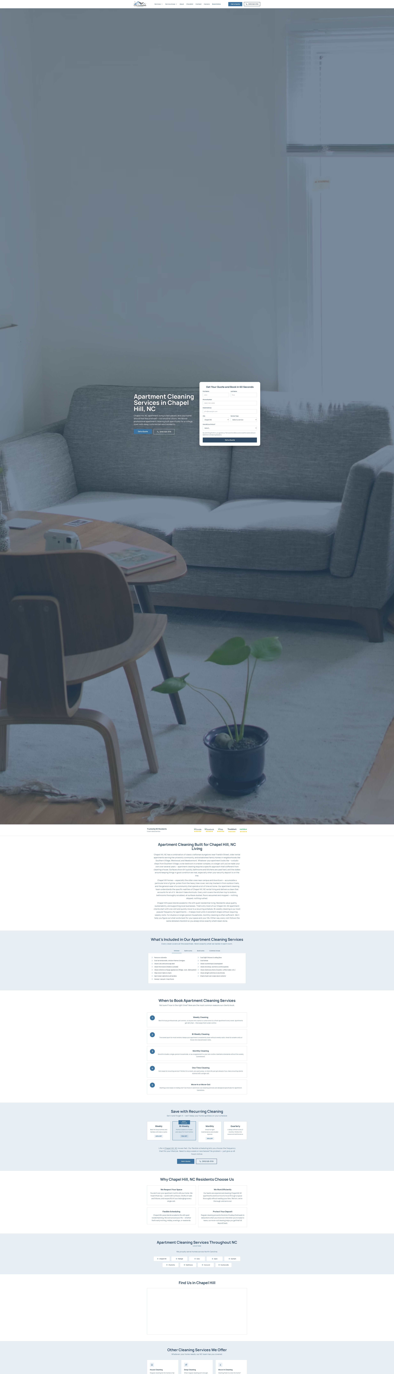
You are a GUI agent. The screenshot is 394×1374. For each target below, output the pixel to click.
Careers (207, 4)
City (204, 416)
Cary (198, 1259)
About (182, 4)
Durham (233, 1259)
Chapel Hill (162, 1259)
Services (158, 4)
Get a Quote (235, 4)
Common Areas (214, 951)
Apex (216, 1259)
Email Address (207, 408)
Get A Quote (185, 1161)
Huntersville (225, 1265)
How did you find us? (209, 424)
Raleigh (180, 1259)
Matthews (189, 1265)
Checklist (189, 4)
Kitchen (176, 951)
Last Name (234, 391)
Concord (207, 1265)
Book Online (216, 4)
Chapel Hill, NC (170, 1148)
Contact (198, 4)
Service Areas (170, 4)
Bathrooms (188, 951)
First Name (206, 391)
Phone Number (207, 399)
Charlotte (171, 1265)
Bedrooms (200, 951)
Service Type (235, 416)
